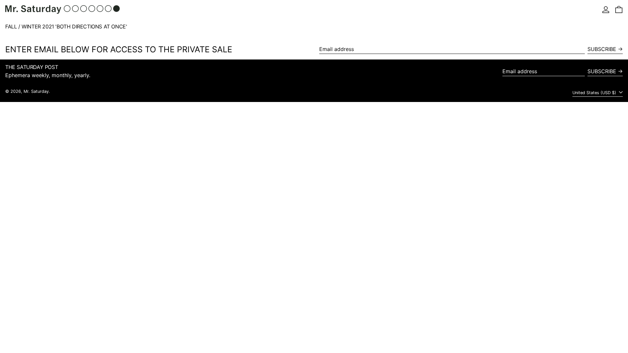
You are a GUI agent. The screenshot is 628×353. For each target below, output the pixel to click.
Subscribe (601, 49)
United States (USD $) (595, 92)
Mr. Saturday (36, 91)
